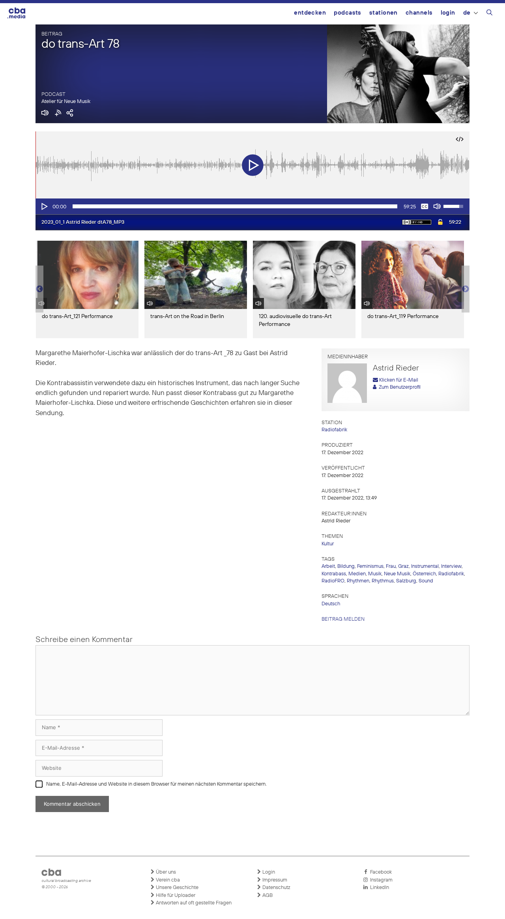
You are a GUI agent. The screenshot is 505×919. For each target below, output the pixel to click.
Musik (375, 573)
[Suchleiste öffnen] (489, 13)
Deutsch (331, 603)
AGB (267, 895)
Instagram (380, 880)
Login (448, 13)
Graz (403, 566)
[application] (252, 206)
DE (467, 13)
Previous (39, 289)
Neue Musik (397, 573)
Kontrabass (334, 573)
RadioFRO (333, 581)
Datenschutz (275, 887)
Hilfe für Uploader (175, 895)
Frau (391, 566)
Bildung (346, 566)
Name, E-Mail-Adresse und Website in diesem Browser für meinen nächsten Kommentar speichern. (156, 784)
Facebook (380, 872)
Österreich (424, 573)
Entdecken (310, 13)
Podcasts (347, 13)
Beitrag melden (343, 619)
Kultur (328, 544)
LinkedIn (378, 887)
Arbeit (328, 566)
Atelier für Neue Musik (65, 101)
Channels (419, 13)
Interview (451, 566)
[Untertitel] (424, 206)
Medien (357, 573)
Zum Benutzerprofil (398, 387)
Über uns (165, 872)
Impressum (274, 880)
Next (465, 289)
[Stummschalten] (437, 206)
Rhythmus (383, 581)
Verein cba (167, 880)
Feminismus (370, 566)
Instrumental (425, 566)
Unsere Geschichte (176, 887)
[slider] (235, 206)
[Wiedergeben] (44, 206)
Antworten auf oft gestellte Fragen (193, 903)
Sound (426, 581)
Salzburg (406, 581)
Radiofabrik (334, 429)
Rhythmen (358, 581)
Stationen (383, 13)
